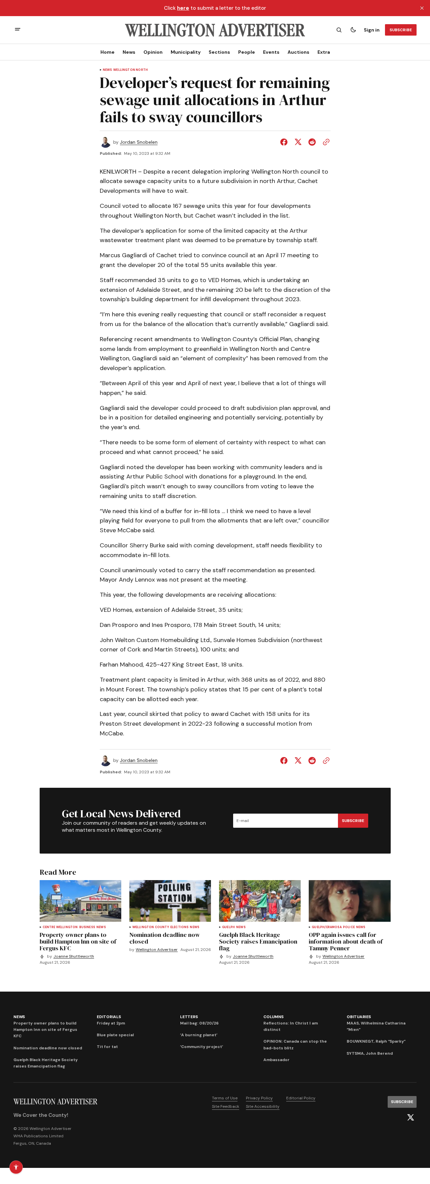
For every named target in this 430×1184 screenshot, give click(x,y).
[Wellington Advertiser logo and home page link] (215, 30)
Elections (179, 927)
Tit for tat (107, 1046)
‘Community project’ (201, 1046)
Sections (219, 52)
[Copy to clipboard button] (325, 142)
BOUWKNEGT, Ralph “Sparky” (376, 1041)
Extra (323, 52)
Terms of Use (225, 1098)
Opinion (153, 52)
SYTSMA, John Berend (370, 1053)
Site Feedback (225, 1106)
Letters (189, 1016)
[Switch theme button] (353, 30)
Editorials (109, 1016)
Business (87, 927)
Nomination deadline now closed (47, 1048)
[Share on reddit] (312, 142)
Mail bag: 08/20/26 (199, 1023)
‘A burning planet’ (198, 1035)
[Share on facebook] (285, 142)
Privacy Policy (259, 1098)
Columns (273, 1016)
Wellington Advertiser (157, 950)
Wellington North (130, 70)
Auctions (298, 52)
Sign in (372, 30)
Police (349, 927)
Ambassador (276, 1059)
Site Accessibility (263, 1106)
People (246, 52)
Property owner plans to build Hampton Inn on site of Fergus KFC (45, 1029)
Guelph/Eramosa (327, 927)
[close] (422, 8)
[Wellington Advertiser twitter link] (410, 1117)
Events (271, 52)
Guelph (228, 927)
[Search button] (339, 30)
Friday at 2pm (111, 1023)
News (129, 52)
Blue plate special (115, 1035)
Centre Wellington (60, 927)
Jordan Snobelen (139, 142)
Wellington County (150, 927)
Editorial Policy (300, 1098)
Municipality (186, 52)
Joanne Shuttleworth (73, 956)
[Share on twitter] (298, 142)
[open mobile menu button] (17, 30)
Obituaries (359, 1016)
